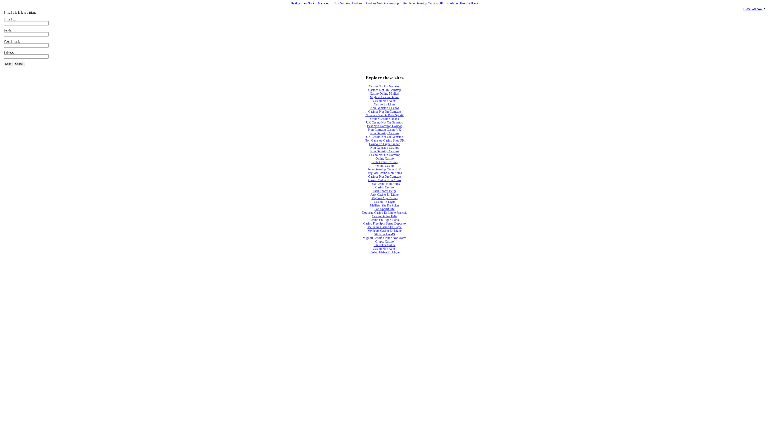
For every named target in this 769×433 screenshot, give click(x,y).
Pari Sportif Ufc (384, 209)
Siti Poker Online (385, 245)
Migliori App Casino (384, 198)
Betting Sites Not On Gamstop (310, 3)
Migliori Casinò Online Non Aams (384, 238)
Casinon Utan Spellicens (462, 3)
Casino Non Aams (384, 100)
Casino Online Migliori (384, 93)
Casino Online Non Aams (384, 180)
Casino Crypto (384, 187)
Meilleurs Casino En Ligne (384, 230)
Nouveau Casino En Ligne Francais (384, 212)
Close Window (753, 9)
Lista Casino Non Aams (384, 183)
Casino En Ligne (384, 104)
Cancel (19, 63)
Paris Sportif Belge (385, 191)
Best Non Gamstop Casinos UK (423, 3)
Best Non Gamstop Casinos (384, 126)
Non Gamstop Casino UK (384, 129)
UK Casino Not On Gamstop (384, 122)
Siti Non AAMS (384, 234)
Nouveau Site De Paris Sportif (384, 115)
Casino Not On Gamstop (384, 86)
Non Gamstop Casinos (347, 3)
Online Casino (384, 158)
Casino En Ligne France (384, 144)
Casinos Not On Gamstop (382, 3)
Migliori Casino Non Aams (384, 173)
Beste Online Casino (384, 162)
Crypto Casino (384, 241)
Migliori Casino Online (384, 97)
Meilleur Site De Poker (384, 205)
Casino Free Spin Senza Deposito (384, 223)
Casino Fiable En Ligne (384, 252)
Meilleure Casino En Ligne (384, 227)
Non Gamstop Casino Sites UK (385, 140)
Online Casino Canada (384, 118)
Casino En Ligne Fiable (384, 220)
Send (8, 63)
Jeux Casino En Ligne (384, 194)
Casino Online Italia (384, 216)
